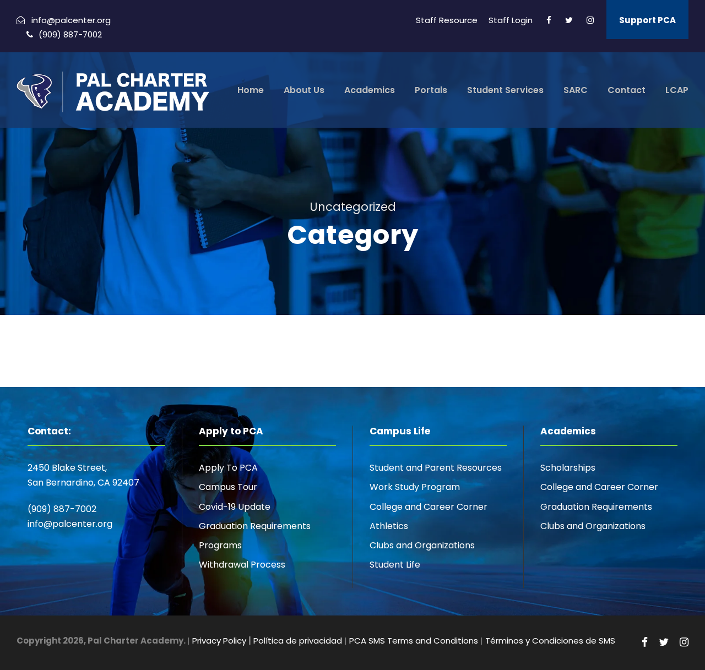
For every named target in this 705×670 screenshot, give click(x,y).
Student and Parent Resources (436, 467)
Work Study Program (415, 487)
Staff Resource (447, 20)
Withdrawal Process (242, 564)
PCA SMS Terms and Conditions (413, 640)
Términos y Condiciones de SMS (550, 640)
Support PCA (647, 20)
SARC (575, 90)
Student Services (505, 90)
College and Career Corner (428, 506)
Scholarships (567, 467)
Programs (220, 545)
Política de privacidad (297, 640)
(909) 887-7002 (62, 509)
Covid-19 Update (234, 506)
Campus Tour (228, 487)
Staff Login (511, 20)
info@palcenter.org (70, 524)
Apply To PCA (228, 467)
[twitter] (569, 20)
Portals (431, 90)
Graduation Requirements (255, 526)
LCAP (676, 90)
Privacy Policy (219, 640)
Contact (627, 90)
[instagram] (590, 20)
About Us (304, 90)
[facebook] (548, 20)
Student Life (395, 564)
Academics (369, 90)
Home (250, 90)
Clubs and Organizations (422, 545)
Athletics (389, 526)
